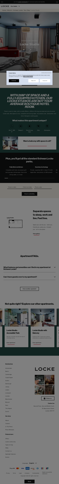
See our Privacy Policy (28, 76)
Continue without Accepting (46, 72)
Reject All (33, 80)
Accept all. (45, 80)
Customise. (14, 80)
